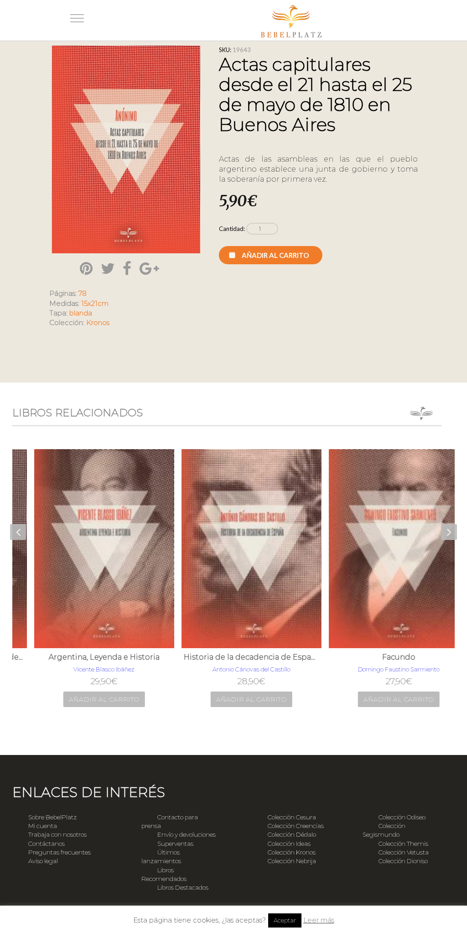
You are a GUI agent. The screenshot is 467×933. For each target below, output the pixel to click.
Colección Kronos (292, 852)
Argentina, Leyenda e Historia (86, 657)
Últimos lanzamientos (161, 857)
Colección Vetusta (404, 852)
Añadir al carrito (275, 255)
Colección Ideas (289, 843)
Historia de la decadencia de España (233, 657)
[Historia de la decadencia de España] (234, 548)
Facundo (381, 657)
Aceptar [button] (285, 920)
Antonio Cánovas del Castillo (234, 669)
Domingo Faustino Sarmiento (381, 669)
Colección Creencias (296, 825)
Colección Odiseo (402, 817)
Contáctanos (46, 843)
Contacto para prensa (169, 821)
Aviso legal (43, 861)
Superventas (175, 843)
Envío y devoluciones (186, 834)
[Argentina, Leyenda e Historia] (86, 548)
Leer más (318, 920)
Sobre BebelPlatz (52, 817)
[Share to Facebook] (127, 268)
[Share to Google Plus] (149, 268)
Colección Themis (403, 843)
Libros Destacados (182, 887)
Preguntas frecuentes (59, 852)
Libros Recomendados (164, 874)
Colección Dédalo (292, 834)
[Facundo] (381, 548)
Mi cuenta (42, 825)
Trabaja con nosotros (57, 834)
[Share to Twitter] (108, 268)
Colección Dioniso (403, 861)
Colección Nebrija (292, 861)
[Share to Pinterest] (86, 268)
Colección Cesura (292, 817)
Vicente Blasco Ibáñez (86, 669)
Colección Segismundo (384, 830)
